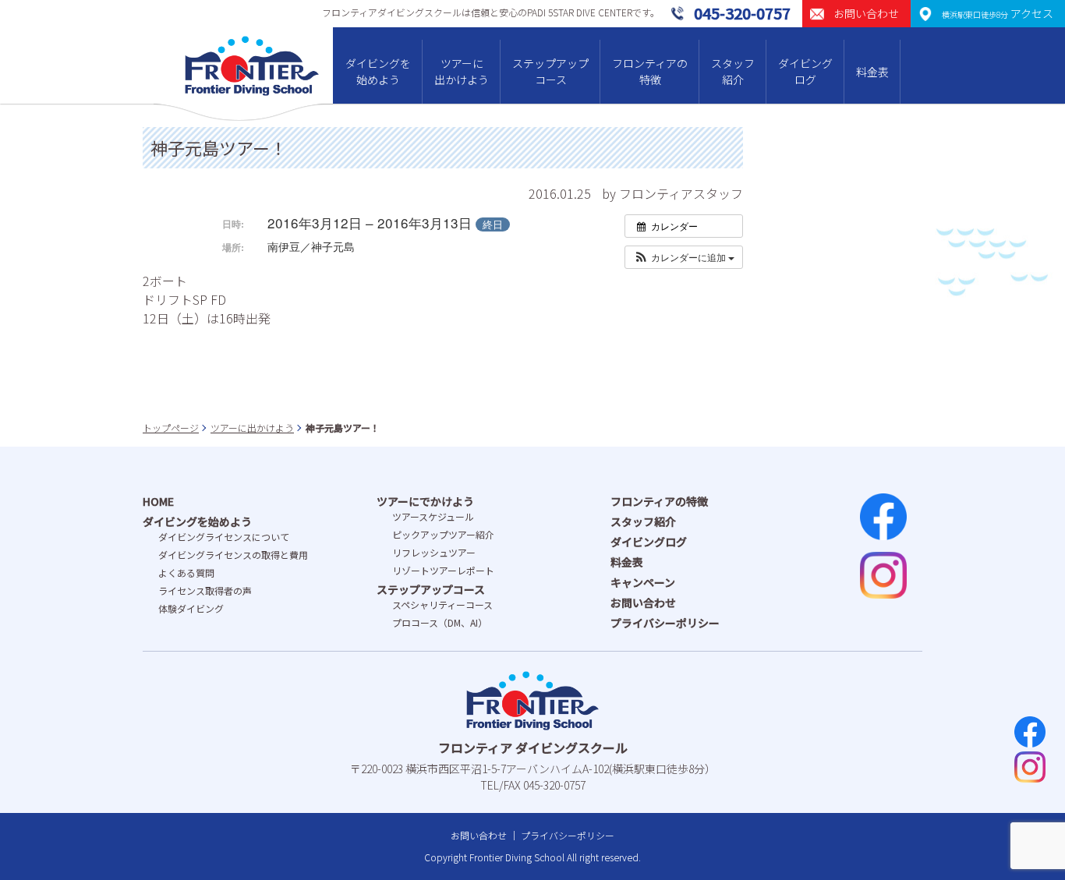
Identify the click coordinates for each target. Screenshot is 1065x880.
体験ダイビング (191, 608)
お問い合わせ (643, 602)
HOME (158, 501)
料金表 (872, 72)
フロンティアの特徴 (650, 71)
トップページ (171, 427)
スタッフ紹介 (733, 71)
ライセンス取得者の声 (205, 590)
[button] (683, 257)
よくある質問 (186, 572)
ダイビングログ (805, 71)
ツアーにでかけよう (425, 501)
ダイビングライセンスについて (223, 536)
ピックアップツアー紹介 (443, 534)
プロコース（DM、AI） (439, 622)
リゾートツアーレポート (443, 570)
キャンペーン (642, 582)
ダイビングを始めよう (378, 71)
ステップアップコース (550, 71)
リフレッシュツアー (434, 552)
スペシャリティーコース (442, 604)
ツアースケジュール (433, 516)
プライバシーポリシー (665, 623)
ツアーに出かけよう (461, 71)
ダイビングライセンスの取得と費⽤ (233, 554)
